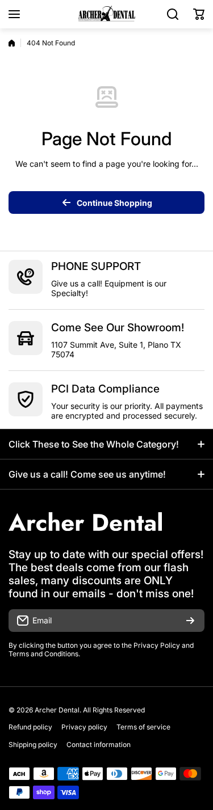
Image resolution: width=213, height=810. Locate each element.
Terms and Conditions (43, 653)
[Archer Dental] (106, 14)
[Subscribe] (190, 620)
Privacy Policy (156, 645)
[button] (198, 14)
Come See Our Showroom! (117, 327)
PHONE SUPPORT (96, 266)
